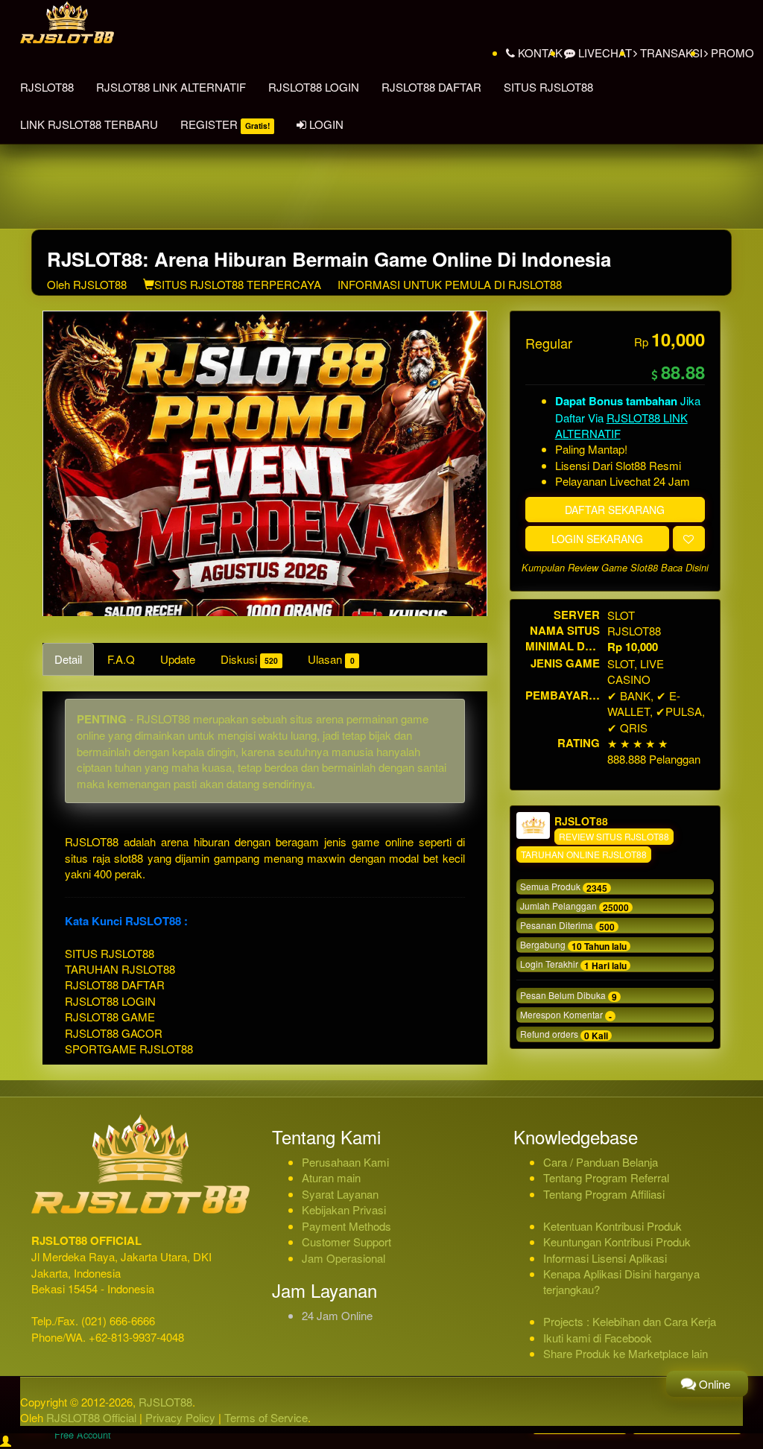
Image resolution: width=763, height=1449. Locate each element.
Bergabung (573, 945)
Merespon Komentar (566, 1015)
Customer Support (346, 1241)
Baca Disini (685, 567)
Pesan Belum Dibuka (568, 996)
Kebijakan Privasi (344, 1209)
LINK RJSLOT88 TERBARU (89, 124)
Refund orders (564, 1034)
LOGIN (324, 124)
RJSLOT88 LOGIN (313, 87)
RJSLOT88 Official (91, 1417)
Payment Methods (346, 1226)
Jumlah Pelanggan (574, 906)
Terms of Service (266, 1417)
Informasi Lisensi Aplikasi (605, 1258)
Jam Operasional (343, 1258)
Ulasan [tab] (331, 659)
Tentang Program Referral (606, 1177)
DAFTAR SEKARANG (615, 509)
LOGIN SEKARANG (597, 538)
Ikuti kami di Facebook (597, 1337)
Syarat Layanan (340, 1194)
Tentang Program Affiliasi (604, 1194)
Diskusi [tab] (249, 659)
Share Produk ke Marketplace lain (625, 1353)
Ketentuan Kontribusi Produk (612, 1226)
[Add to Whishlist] (689, 538)
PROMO (731, 52)
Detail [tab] (68, 659)
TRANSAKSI (670, 52)
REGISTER (225, 124)
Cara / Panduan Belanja (600, 1162)
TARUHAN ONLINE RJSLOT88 (584, 854)
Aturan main (331, 1177)
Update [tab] (177, 659)
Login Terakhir (573, 964)
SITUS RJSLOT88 (548, 87)
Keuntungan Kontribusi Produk (617, 1241)
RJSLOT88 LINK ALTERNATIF (171, 87)
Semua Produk (563, 887)
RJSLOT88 (47, 87)
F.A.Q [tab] (121, 659)
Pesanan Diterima (567, 926)
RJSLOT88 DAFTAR (431, 87)
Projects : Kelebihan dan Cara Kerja (629, 1321)
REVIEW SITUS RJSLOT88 (614, 836)
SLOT (621, 615)
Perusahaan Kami (345, 1162)
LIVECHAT (603, 52)
